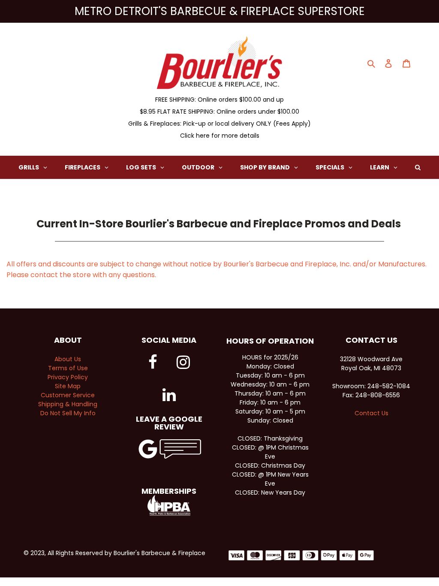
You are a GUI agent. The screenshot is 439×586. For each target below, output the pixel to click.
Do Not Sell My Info (68, 413)
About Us (67, 359)
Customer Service (68, 395)
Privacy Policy (68, 377)
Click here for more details (219, 135)
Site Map (68, 386)
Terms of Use (68, 368)
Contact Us (371, 413)
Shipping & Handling (67, 404)
